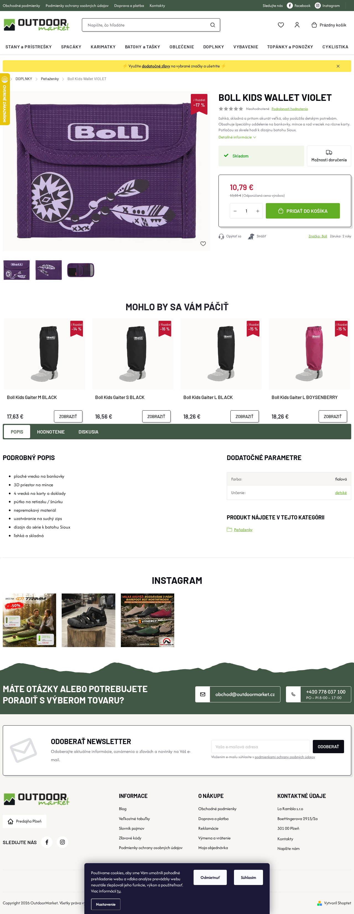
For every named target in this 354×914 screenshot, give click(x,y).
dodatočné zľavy (156, 66)
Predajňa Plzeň (28, 821)
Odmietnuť (210, 877)
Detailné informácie (235, 137)
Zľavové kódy (130, 838)
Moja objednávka (213, 847)
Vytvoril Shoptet (337, 903)
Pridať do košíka (307, 211)
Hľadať (212, 24)
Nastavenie (106, 904)
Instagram (331, 5)
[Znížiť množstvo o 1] (235, 210)
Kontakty (157, 5)
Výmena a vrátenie (214, 838)
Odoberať (328, 746)
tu (119, 891)
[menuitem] (29, 47)
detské (341, 492)
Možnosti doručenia (329, 159)
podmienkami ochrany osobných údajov (285, 757)
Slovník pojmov (131, 828)
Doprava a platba (129, 5)
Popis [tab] (17, 431)
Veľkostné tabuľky (134, 818)
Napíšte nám (288, 848)
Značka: (318, 236)
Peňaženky (243, 529)
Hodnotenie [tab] (51, 431)
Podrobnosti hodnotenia (290, 109)
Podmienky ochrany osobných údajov (77, 5)
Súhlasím (248, 877)
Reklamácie (208, 828)
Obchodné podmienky (21, 5)
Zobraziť (68, 416)
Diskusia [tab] (88, 431)
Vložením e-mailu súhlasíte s (263, 757)
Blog (122, 808)
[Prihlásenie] (297, 24)
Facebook (303, 5)
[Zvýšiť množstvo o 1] (258, 210)
